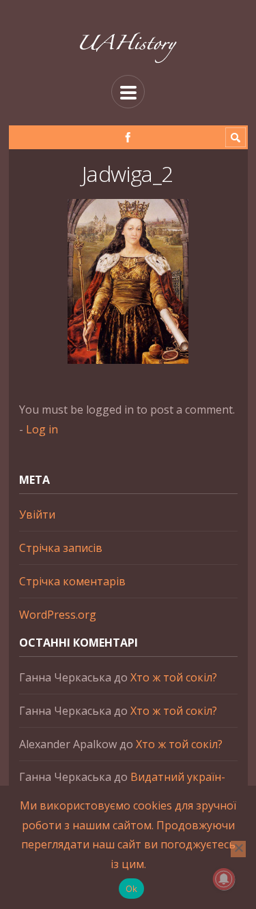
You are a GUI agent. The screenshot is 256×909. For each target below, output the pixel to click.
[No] (238, 849)
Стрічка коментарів (72, 581)
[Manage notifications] (224, 879)
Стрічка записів (60, 547)
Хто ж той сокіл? (173, 677)
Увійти (37, 514)
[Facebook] (128, 137)
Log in (42, 429)
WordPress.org (57, 614)
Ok (132, 888)
